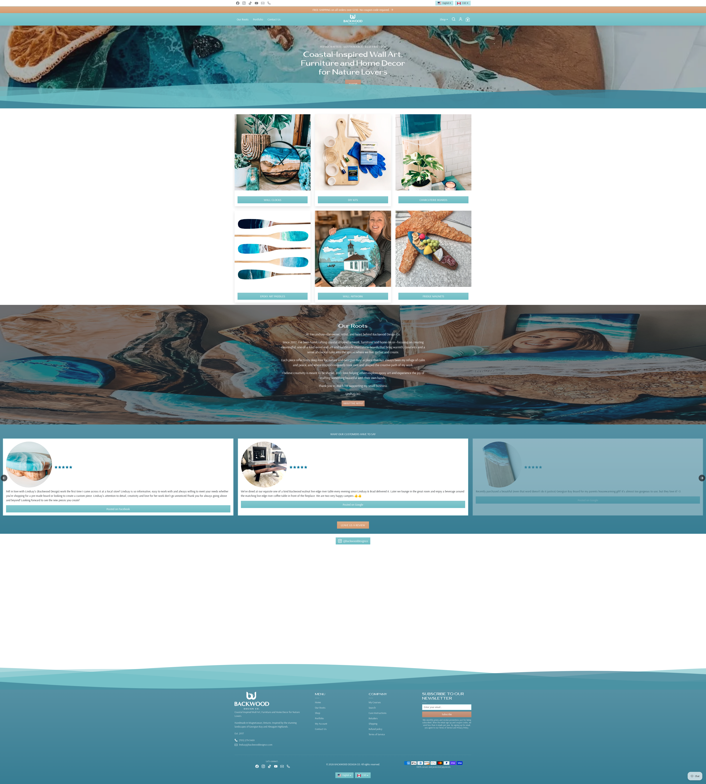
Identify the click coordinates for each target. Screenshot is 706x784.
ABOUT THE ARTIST (353, 403)
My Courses (375, 702)
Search (372, 707)
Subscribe (447, 714)
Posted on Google (118, 504)
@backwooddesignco (355, 541)
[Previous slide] (4, 478)
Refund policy (375, 729)
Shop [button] (443, 19)
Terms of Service (377, 734)
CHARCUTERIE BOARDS (433, 200)
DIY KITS (353, 200)
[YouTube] (256, 3)
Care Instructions (377, 713)
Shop (317, 713)
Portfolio (258, 19)
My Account (321, 723)
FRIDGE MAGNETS (433, 296)
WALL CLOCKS (272, 200)
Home (318, 702)
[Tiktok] (250, 3)
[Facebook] (238, 3)
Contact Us (274, 19)
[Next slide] (702, 478)
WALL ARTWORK (353, 296)
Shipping (373, 723)
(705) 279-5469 (246, 740)
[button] (453, 19)
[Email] (263, 3)
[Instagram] (244, 3)
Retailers (373, 718)
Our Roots (243, 19)
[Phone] (269, 3)
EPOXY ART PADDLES (272, 296)
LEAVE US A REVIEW (353, 525)
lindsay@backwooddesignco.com (255, 744)
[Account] (460, 19)
